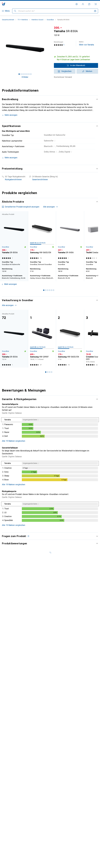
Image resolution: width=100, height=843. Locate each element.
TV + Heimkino (23, 20)
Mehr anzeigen (11, 115)
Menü (7, 11)
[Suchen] (15, 11)
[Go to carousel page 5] (51, 290)
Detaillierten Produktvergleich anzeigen (22, 207)
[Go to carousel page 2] (45, 290)
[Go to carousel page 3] (47, 290)
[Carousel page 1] (43, 290)
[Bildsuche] (95, 11)
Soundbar (50, 20)
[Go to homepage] (3, 4)
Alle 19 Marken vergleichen (13, 441)
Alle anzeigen (49, 207)
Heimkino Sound (37, 20)
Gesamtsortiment (8, 20)
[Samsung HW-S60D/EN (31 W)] (42, 235)
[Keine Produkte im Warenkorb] (96, 4)
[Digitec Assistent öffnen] (89, 4)
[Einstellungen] (77, 4)
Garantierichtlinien (40, 179)
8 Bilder (25, 77)
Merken (89, 71)
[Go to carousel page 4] (49, 290)
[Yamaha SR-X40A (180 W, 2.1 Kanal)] (70, 235)
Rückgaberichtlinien (13, 179)
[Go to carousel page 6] (53, 290)
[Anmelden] (82, 4)
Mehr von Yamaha (86, 43)
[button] (76, 58)
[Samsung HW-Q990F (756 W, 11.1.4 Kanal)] (42, 339)
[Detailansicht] (50, 428)
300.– (58, 27)
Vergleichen (66, 71)
